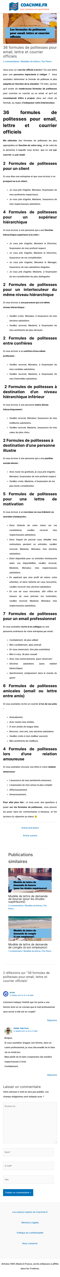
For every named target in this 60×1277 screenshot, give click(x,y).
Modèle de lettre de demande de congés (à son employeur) (28, 946)
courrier (26, 93)
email (40, 93)
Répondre (52, 1020)
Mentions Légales (30, 1222)
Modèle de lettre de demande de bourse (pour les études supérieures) (28, 898)
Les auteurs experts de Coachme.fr (30, 1212)
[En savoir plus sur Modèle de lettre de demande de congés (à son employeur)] (30, 928)
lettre (54, 70)
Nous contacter (30, 1243)
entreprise (38, 631)
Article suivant (30, 835)
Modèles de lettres (30, 61)
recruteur (28, 512)
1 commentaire (15, 951)
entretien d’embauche (14, 516)
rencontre (51, 582)
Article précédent (30, 828)
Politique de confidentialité (30, 1233)
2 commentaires (11, 61)
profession (8, 356)
